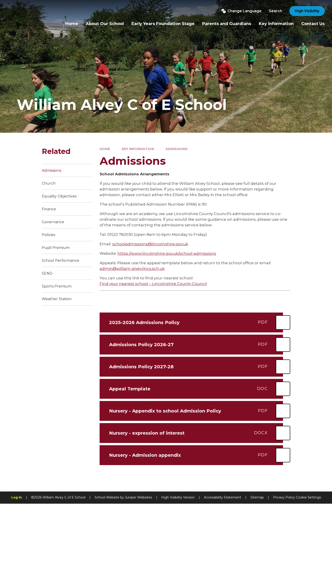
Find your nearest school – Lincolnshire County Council (153, 283)
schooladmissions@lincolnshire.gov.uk (150, 244)
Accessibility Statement (222, 497)
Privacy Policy (284, 497)
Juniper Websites (138, 497)
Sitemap (257, 497)
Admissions (177, 149)
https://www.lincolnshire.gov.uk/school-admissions (166, 253)
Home (105, 149)
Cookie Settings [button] (308, 497)
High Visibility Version (178, 497)
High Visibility (307, 11)
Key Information (138, 149)
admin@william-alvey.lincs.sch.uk (132, 268)
